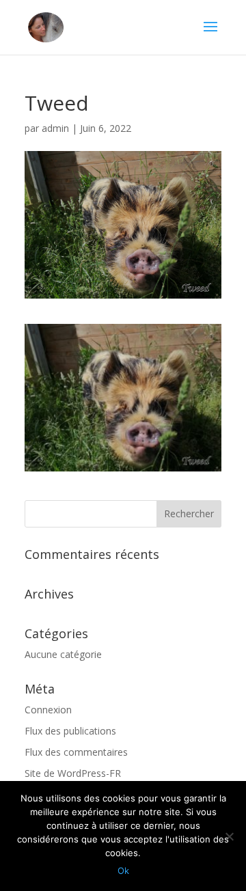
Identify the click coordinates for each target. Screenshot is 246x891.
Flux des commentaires (76, 751)
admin (55, 128)
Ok (123, 870)
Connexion (48, 709)
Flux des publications (70, 730)
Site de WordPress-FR (73, 773)
